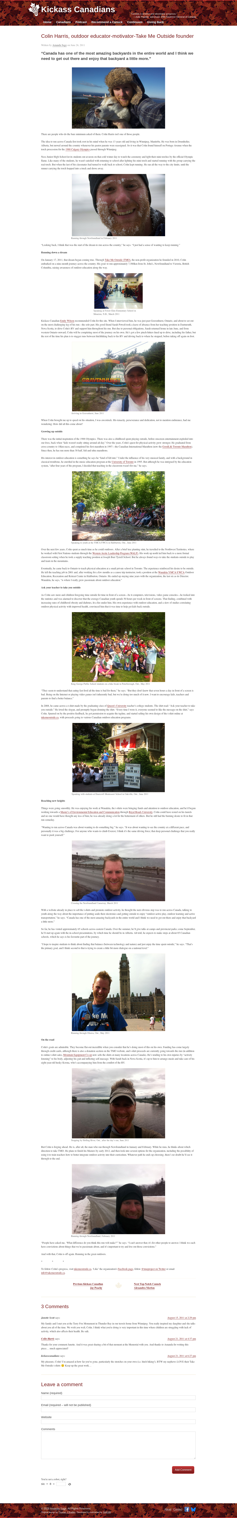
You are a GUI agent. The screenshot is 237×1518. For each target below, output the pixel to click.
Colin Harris (47, 1338)
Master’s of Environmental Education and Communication (90, 812)
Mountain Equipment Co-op (77, 1054)
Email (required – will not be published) (66, 1405)
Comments (48, 1429)
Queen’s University (117, 705)
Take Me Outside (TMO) (117, 259)
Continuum (135, 22)
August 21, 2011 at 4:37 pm (181, 1338)
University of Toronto (123, 461)
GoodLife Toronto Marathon (176, 446)
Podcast (81, 22)
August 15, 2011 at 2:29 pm (181, 1317)
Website (46, 1417)
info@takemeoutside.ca (53, 1272)
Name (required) (51, 1393)
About (167, 1509)
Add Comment (183, 1469)
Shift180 (107, 1512)
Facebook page (125, 1268)
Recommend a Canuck (107, 22)
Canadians (63, 22)
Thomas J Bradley (67, 1512)
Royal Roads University (141, 812)
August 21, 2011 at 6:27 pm (181, 1355)
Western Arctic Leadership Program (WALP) (115, 553)
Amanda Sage (59, 45)
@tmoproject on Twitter (153, 1268)
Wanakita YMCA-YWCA (171, 572)
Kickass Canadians (78, 9)
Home (47, 22)
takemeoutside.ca (50, 717)
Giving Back (155, 22)
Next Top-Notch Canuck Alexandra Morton (147, 1286)
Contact (177, 1509)
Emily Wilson (67, 320)
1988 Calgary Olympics (77, 149)
